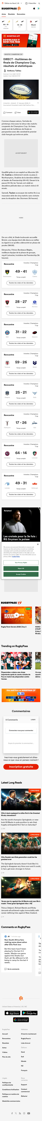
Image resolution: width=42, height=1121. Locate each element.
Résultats (11, 14)
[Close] (37, 544)
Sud (22, 1056)
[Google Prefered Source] (32, 113)
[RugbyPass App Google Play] (30, 1013)
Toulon (12, 193)
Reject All (21, 568)
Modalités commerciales (11, 1101)
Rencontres (21, 14)
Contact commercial (25, 1090)
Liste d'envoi (25, 1043)
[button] (21, 809)
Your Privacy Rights (21, 562)
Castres (8, 175)
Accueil (5, 1034)
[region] (21, 560)
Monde (23, 1061)
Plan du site (6, 1057)
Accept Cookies (21, 574)
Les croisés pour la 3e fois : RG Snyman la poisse (20, 538)
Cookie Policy (16, 556)
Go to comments (12, 969)
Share (19, 112)
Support (24, 1084)
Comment (9, 112)
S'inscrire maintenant (28, 1034)
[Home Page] (11, 8)
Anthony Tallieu (14, 70)
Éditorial (24, 1096)
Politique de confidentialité (7, 1083)
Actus (4, 14)
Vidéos (4, 1052)
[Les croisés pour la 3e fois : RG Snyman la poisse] (21, 520)
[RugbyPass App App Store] (12, 1013)
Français (24, 1070)
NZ (22, 1066)
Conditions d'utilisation (10, 1089)
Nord (23, 1052)
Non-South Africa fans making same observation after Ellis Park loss (15, 942)
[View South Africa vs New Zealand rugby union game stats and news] (19, 25)
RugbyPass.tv (26, 1038)
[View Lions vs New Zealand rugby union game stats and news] (33, 25)
